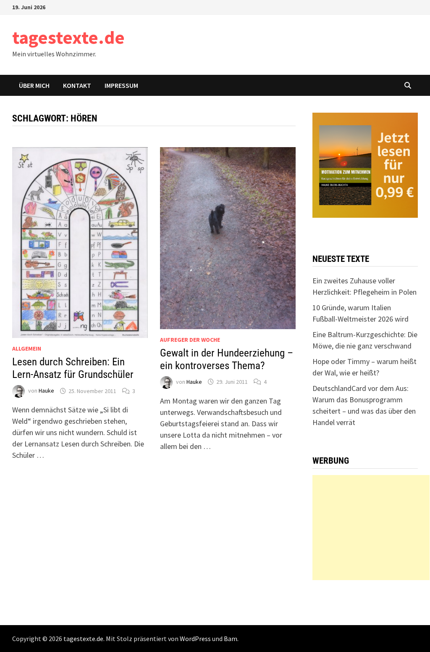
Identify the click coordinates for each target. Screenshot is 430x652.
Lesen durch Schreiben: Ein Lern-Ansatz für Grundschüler (73, 368)
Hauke (46, 391)
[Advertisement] (371, 527)
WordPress (195, 638)
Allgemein (26, 348)
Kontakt (77, 85)
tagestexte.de (68, 37)
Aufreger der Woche (190, 339)
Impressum (121, 85)
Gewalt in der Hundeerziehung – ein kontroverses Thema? (226, 359)
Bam (230, 638)
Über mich (34, 85)
